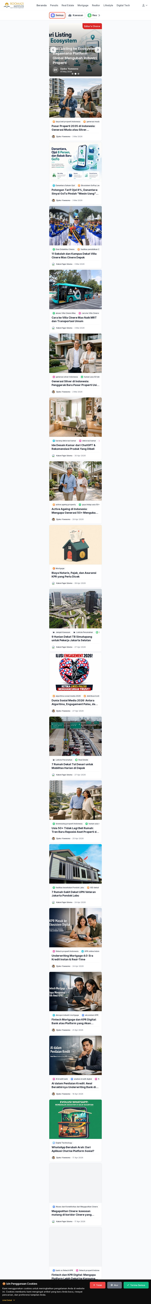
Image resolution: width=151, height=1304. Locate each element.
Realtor (96, 5)
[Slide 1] (72, 74)
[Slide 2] (75, 74)
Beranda (42, 5)
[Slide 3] (78, 74)
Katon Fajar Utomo (64, 264)
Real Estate (68, 5)
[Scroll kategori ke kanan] (99, 15)
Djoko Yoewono (63, 136)
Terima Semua (137, 1285)
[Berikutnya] (98, 50)
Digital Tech (123, 5)
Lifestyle (108, 5)
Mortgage (83, 5)
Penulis (54, 5)
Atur (116, 1285)
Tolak (99, 1285)
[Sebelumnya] (53, 50)
